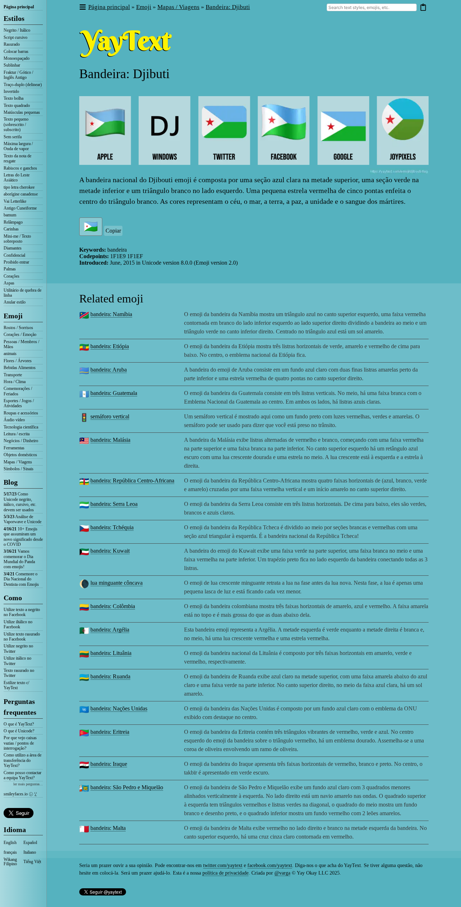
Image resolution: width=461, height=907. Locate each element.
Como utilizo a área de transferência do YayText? (22, 760)
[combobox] (372, 7)
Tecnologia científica (21, 427)
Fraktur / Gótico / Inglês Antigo (18, 75)
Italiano (29, 852)
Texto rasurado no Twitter (19, 673)
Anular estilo (15, 302)
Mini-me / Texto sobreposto (17, 239)
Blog (11, 482)
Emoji (13, 316)
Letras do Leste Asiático (17, 177)
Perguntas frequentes (20, 706)
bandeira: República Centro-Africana (132, 480)
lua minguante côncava (116, 583)
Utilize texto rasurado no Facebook (22, 637)
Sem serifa (13, 136)
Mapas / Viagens (18, 461)
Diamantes (13, 248)
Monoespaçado (17, 58)
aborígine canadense (21, 194)
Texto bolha (13, 98)
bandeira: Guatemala (113, 393)
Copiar (113, 231)
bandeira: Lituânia (110, 653)
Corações (11, 276)
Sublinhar (12, 65)
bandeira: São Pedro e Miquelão (126, 787)
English (10, 842)
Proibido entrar (16, 262)
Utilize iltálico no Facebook (18, 624)
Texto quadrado (17, 105)
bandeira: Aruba (108, 370)
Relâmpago (13, 222)
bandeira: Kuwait (110, 551)
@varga (282, 873)
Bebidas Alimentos (20, 367)
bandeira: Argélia (109, 630)
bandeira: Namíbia (111, 314)
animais (10, 353)
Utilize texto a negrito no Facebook (22, 612)
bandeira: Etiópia (109, 346)
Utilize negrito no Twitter (18, 648)
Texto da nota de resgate (17, 158)
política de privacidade (225, 873)
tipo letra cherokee (19, 187)
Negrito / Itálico (17, 30)
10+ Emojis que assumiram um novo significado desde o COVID (23, 536)
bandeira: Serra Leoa (114, 504)
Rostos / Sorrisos (18, 327)
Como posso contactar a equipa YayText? (22, 775)
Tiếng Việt (32, 861)
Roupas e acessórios (21, 413)
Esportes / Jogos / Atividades (19, 403)
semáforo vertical (109, 416)
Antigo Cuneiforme (20, 208)
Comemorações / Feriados (18, 391)
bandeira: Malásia (110, 440)
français (10, 852)
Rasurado (12, 44)
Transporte (13, 374)
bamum (10, 214)
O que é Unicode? (19, 730)
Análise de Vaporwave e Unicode (22, 519)
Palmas (10, 268)
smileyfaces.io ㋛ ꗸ (20, 793)
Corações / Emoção (20, 334)
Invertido (11, 91)
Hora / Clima (15, 381)
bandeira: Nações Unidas (118, 708)
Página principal (19, 6)
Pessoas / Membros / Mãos (21, 344)
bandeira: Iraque (108, 764)
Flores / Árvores (18, 360)
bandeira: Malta (108, 828)
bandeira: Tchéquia (112, 527)
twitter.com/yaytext (222, 865)
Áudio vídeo (14, 419)
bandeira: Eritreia (109, 732)
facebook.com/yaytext (269, 865)
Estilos (14, 18)
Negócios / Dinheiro (21, 440)
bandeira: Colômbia (112, 606)
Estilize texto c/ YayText (16, 685)
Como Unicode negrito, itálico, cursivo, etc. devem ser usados (20, 501)
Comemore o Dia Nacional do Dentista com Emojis (21, 579)
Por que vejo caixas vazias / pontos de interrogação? (20, 743)
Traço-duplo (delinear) (23, 84)
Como (13, 598)
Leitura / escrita (17, 433)
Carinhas (11, 229)
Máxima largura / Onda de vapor (18, 146)
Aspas (9, 283)
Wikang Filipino (10, 861)
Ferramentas (14, 447)
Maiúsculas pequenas (22, 112)
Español (30, 842)
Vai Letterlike (15, 201)
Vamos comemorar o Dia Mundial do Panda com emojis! (19, 559)
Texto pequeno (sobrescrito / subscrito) (16, 124)
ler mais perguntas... (28, 784)
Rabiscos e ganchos (20, 168)
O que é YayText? (19, 724)
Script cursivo (15, 37)
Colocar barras (16, 51)
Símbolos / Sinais (18, 468)
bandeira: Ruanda (110, 676)
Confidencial (14, 255)
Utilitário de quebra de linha (22, 293)
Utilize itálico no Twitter (17, 661)
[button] (82, 7)
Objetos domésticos (20, 454)
